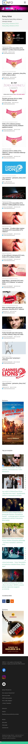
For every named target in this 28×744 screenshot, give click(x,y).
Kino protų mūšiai (6, 695)
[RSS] (12, 601)
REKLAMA (4, 722)
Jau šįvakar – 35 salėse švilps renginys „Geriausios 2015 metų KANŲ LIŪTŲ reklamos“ (13, 230)
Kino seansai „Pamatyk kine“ (8, 693)
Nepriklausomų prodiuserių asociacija (10, 714)
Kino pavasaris (10, 278)
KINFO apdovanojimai (7, 698)
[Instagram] (8, 601)
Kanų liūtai (4, 46)
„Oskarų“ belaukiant (6, 703)
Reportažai (15, 305)
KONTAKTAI (5, 727)
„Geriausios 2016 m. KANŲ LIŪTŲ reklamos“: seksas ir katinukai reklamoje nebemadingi (13, 152)
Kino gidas (9, 71)
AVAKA (4, 711)
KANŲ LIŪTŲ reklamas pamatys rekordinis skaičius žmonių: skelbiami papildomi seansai (12, 125)
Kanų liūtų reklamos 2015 (10, 23)
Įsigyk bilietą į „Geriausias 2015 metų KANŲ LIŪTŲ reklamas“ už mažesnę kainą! (12, 282)
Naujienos (9, 46)
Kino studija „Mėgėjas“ (7, 700)
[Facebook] (4, 601)
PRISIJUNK (4, 725)
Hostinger (8, 735)
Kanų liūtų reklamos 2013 (10, 25)
